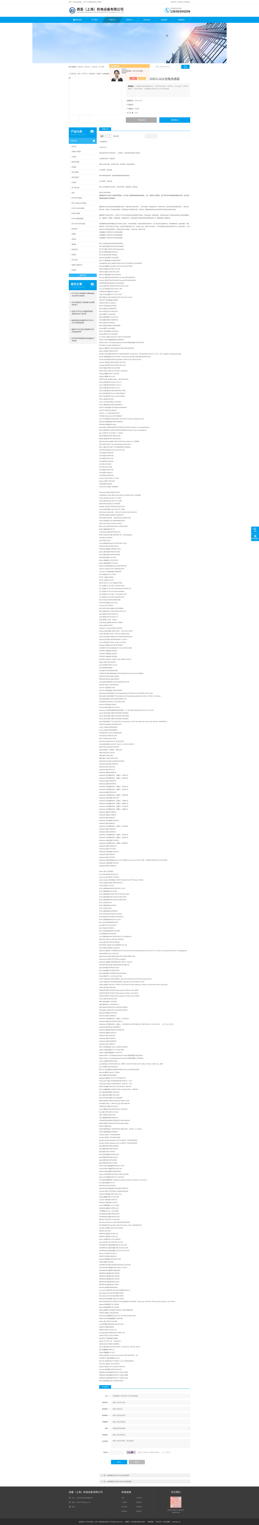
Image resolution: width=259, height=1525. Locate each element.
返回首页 (173, 2)
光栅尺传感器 (76, 151)
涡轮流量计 (75, 177)
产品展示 (124, 1502)
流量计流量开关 (77, 265)
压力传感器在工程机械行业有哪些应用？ (83, 303)
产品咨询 (141, 120)
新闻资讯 (139, 1502)
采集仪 (74, 239)
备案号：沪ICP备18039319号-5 (135, 1522)
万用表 (74, 182)
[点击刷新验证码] (131, 1452)
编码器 (74, 244)
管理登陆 (150, 1522)
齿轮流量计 (75, 172)
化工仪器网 (166, 1522)
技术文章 (147, 20)
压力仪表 (75, 260)
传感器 (99, 73)
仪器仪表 (92, 73)
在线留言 (180, 2)
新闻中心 (129, 20)
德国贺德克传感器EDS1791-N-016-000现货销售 (83, 321)
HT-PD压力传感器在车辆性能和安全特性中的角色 (83, 294)
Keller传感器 (76, 213)
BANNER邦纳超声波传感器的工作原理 (83, 339)
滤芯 (73, 193)
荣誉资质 (139, 1507)
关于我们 (95, 20)
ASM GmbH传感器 (78, 208)
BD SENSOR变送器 (78, 223)
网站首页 (78, 20)
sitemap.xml (176, 1522)
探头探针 (75, 229)
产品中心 (112, 20)
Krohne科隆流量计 (78, 218)
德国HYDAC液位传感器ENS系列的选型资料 (83, 330)
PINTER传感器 (77, 198)
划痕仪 (74, 254)
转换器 (74, 167)
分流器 (74, 157)
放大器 (74, 146)
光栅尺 (74, 234)
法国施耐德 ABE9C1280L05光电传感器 (119, 1481)
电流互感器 (75, 162)
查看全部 (83, 275)
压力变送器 (75, 187)
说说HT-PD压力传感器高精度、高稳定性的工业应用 (83, 312)
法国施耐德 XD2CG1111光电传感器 (118, 1475)
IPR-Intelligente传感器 (79, 203)
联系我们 (187, 2)
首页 (78, 73)
